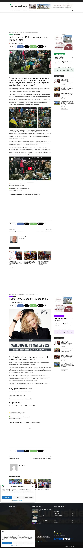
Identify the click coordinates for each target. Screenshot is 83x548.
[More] (45, 46)
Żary (10, 259)
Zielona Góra (22, 32)
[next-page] (12, 267)
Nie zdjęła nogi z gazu (43, 515)
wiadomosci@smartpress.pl (36, 541)
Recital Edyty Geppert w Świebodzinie (16, 231)
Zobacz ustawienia (28, 543)
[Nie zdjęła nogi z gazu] (35, 517)
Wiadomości (17, 32)
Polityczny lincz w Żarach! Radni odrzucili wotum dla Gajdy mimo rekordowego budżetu (29, 262)
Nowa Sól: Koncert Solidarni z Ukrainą (43, 231)
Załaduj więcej (63, 108)
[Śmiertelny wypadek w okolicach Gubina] (35, 511)
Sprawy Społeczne (16, 34)
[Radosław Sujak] (10, 43)
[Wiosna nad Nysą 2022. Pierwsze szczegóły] (35, 522)
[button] (33, 532)
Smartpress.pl (57, 533)
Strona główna (11, 32)
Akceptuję (7, 543)
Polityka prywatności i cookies (16, 545)
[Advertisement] (41, 21)
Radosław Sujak (14, 43)
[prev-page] (10, 267)
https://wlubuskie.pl (22, 238)
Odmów (17, 543)
